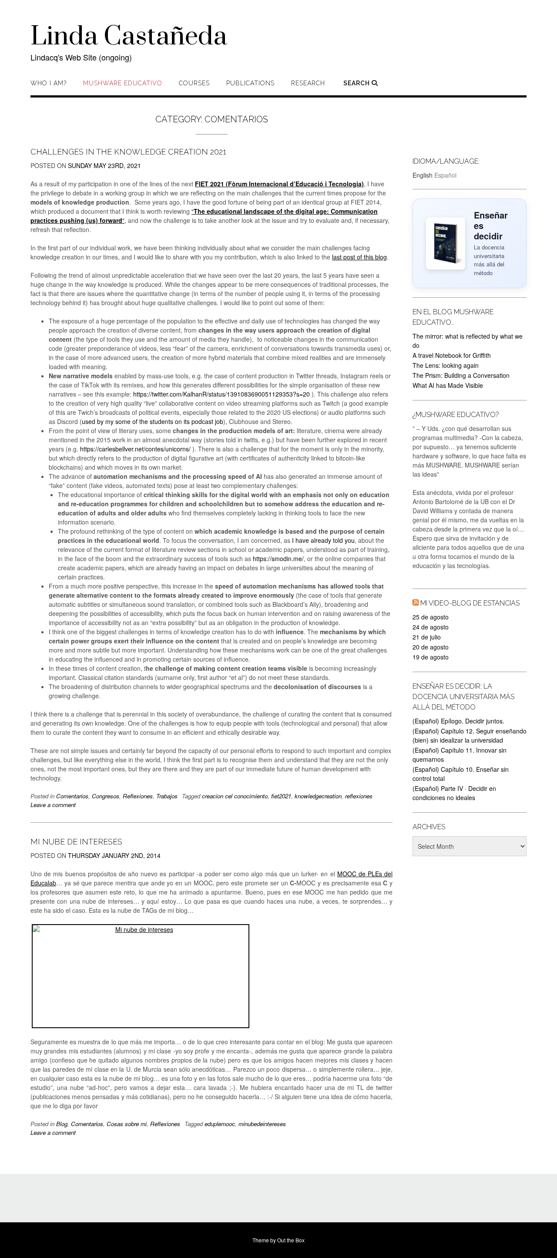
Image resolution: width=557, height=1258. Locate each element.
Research (308, 83)
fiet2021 (281, 796)
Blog (61, 1124)
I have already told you (323, 540)
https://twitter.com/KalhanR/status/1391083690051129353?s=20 (221, 394)
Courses (194, 83)
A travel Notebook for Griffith (452, 355)
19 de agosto (431, 657)
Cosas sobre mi (127, 1124)
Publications (250, 83)
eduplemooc (220, 1124)
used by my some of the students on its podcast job (152, 421)
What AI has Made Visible (448, 385)
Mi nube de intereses (76, 841)
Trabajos (167, 796)
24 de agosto (431, 626)
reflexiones (358, 796)
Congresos (105, 796)
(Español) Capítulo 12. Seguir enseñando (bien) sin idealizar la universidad (470, 735)
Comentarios (72, 796)
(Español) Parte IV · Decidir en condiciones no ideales (454, 793)
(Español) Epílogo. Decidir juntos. (458, 720)
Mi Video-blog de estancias (470, 603)
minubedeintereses (262, 1124)
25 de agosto (431, 616)
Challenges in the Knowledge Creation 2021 (128, 151)
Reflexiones (138, 796)
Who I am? (48, 83)
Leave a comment (53, 805)
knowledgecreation (318, 796)
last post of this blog (359, 256)
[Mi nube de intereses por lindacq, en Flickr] (211, 976)
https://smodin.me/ (278, 558)
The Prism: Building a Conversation (461, 375)
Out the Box (291, 1240)
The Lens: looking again (446, 365)
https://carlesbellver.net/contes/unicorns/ (135, 448)
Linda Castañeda (128, 37)
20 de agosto (431, 646)
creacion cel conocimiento (235, 796)
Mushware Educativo (122, 83)
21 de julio (427, 636)
